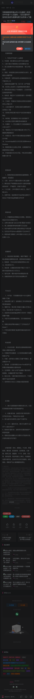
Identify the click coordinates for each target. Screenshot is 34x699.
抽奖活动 (27, 49)
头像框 (20, 49)
